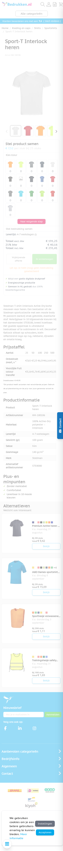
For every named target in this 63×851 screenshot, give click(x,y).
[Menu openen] (7, 844)
